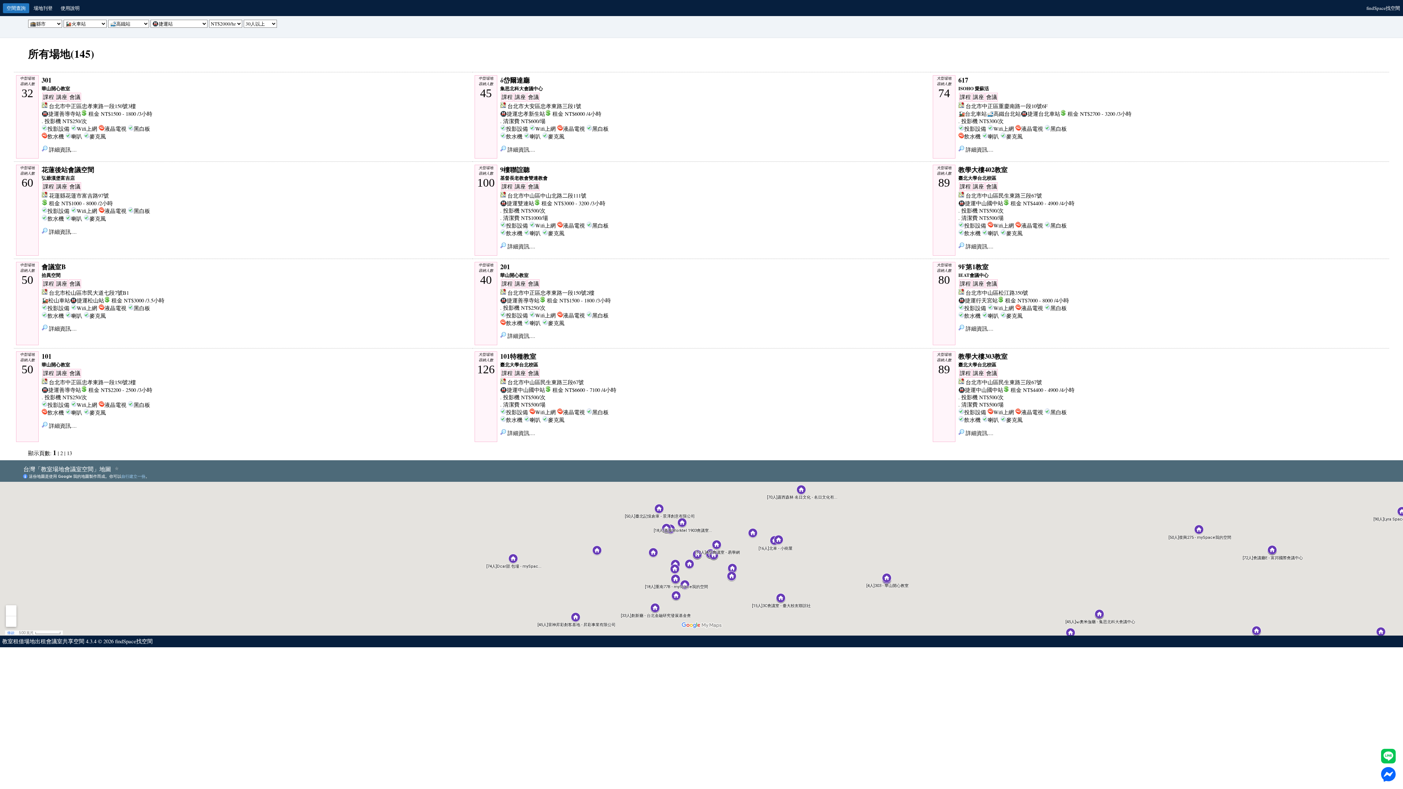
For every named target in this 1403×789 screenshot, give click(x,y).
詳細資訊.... (62, 149)
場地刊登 (43, 8)
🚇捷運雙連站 (517, 203)
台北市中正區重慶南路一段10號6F (1007, 106)
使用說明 (70, 8)
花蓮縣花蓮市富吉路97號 (79, 195)
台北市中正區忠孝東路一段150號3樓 (92, 106)
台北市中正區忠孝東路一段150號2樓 (550, 292)
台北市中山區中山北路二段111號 (546, 195)
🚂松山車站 (56, 300)
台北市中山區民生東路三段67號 (1004, 195)
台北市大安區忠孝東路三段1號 (544, 106)
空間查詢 (16, 8)
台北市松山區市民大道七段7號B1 (89, 292)
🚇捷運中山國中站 (980, 203)
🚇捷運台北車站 (1040, 113)
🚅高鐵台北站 (1004, 113)
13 (69, 453)
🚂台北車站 (972, 113)
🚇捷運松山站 (87, 300)
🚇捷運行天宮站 (978, 300)
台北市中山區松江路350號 (997, 292)
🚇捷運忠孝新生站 (522, 113)
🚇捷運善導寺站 (61, 113)
